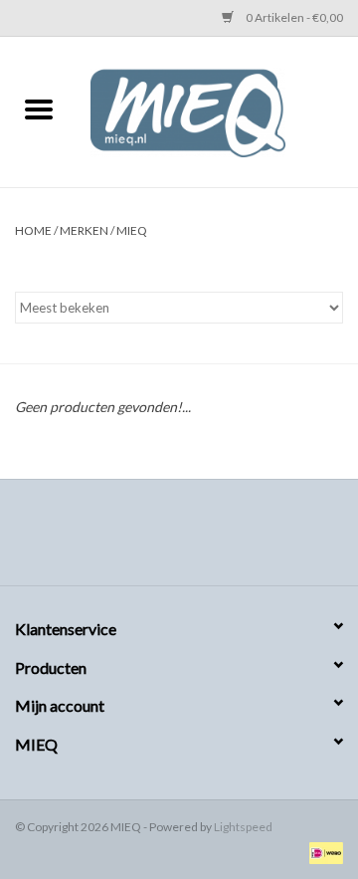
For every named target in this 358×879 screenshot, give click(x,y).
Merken (84, 230)
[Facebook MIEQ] (144, 539)
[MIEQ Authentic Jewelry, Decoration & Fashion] (217, 110)
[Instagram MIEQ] (214, 539)
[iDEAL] (322, 851)
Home (33, 230)
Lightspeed (243, 826)
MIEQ (131, 230)
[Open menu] (39, 108)
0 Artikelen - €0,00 (293, 17)
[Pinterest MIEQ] (179, 539)
